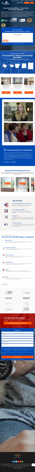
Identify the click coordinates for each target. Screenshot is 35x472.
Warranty (22, 0)
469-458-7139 (20, 2)
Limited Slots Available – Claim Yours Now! (17, 323)
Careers (12, 0)
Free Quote (27, 2)
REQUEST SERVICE (29, 0)
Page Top (21, 467)
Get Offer (6, 92)
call (32, 2)
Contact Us (17, 0)
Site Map (18, 467)
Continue (5, 40)
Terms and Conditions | (15, 43)
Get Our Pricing (17, 356)
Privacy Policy (21, 43)
